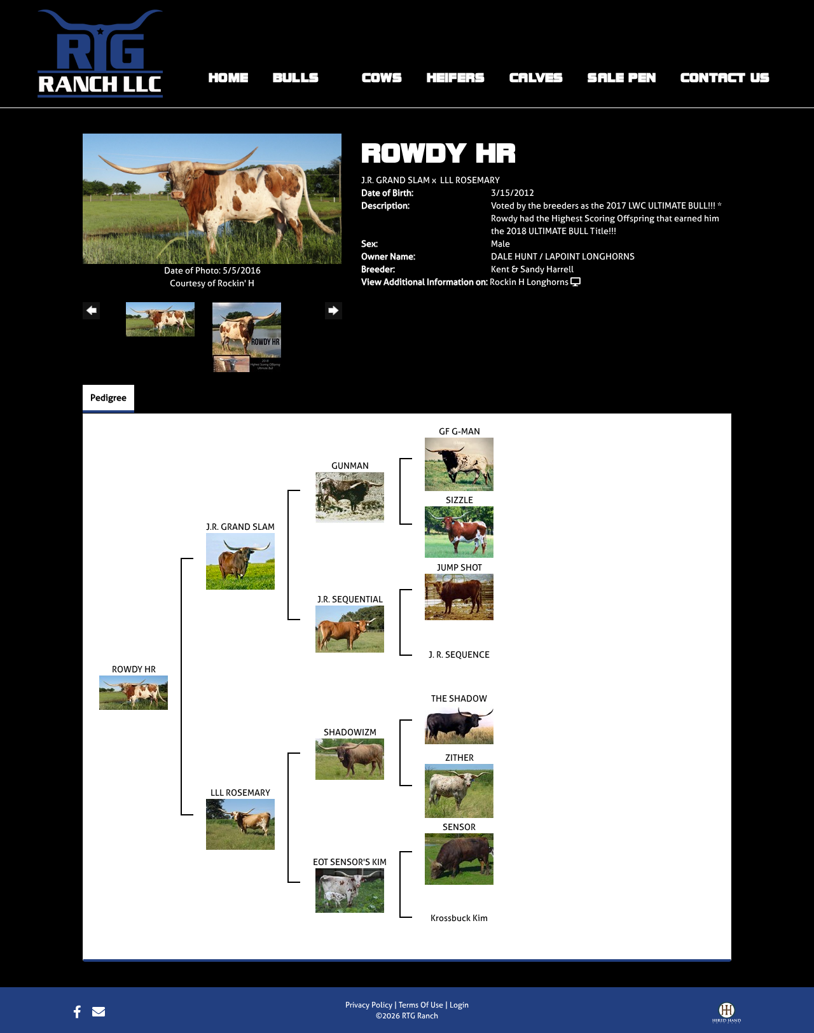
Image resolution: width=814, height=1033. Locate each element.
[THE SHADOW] (459, 723)
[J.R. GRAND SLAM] (240, 560)
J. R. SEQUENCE (459, 654)
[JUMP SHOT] (459, 596)
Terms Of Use (421, 1005)
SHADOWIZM (350, 732)
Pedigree (108, 397)
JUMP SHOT (459, 567)
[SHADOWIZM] (349, 758)
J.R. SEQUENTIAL (350, 599)
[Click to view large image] (212, 197)
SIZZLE (459, 500)
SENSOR (459, 827)
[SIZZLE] (459, 531)
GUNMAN (350, 465)
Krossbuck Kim (459, 918)
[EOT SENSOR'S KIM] (349, 890)
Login (459, 1005)
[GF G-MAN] (459, 463)
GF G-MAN (459, 431)
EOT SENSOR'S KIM (350, 862)
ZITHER (459, 757)
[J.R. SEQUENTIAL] (349, 627)
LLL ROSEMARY (470, 180)
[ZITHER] (459, 790)
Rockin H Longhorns (529, 281)
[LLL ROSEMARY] (240, 823)
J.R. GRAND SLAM (395, 180)
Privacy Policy (368, 1005)
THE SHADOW (459, 698)
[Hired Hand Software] (726, 1016)
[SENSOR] (459, 858)
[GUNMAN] (349, 496)
